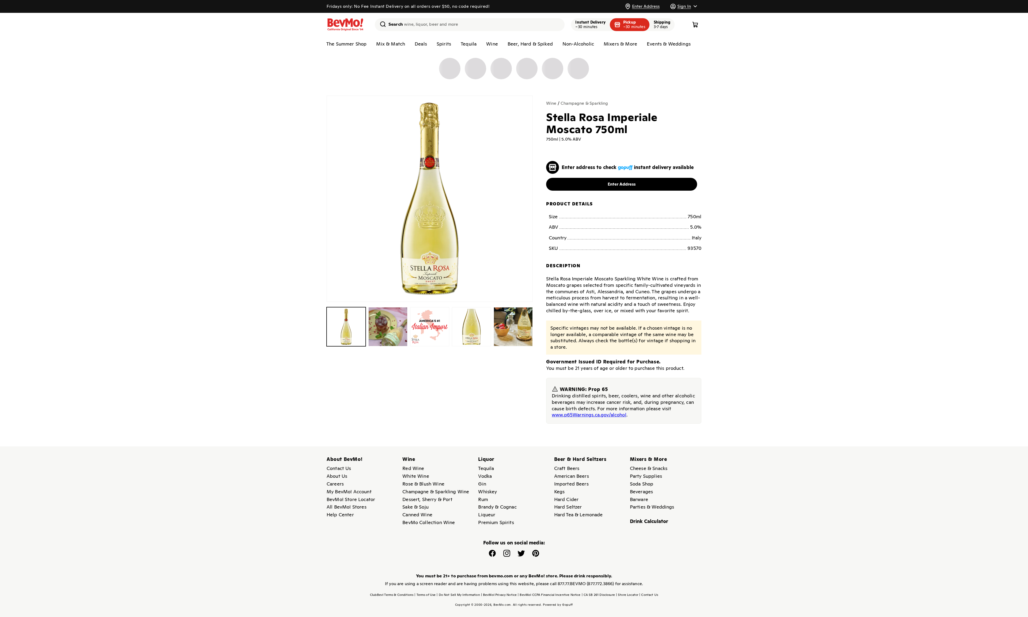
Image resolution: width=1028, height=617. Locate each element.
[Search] (381, 24)
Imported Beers (571, 484)
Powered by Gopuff (558, 605)
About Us (337, 476)
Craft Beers (567, 468)
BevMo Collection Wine (428, 522)
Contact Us (339, 468)
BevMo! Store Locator (351, 499)
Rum (483, 499)
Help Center (340, 514)
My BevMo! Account (349, 491)
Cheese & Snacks (648, 468)
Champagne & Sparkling (584, 103)
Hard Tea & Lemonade (578, 514)
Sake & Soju (415, 507)
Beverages (641, 491)
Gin (482, 484)
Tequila (469, 44)
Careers (335, 484)
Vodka (485, 476)
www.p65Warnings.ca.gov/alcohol (589, 415)
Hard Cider (566, 499)
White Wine (415, 476)
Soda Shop (641, 484)
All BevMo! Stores (346, 507)
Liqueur (486, 514)
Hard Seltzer (568, 507)
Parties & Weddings (652, 507)
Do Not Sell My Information (458, 595)
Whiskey (487, 491)
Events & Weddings (669, 44)
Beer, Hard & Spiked (530, 44)
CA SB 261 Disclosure (598, 595)
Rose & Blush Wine (423, 484)
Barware (639, 499)
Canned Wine (417, 514)
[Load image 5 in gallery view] (513, 326)
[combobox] (469, 24)
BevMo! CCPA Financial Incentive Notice (549, 595)
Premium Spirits (496, 522)
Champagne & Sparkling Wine (435, 491)
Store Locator (627, 595)
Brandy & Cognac (497, 507)
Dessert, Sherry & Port (427, 499)
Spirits (444, 44)
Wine (492, 44)
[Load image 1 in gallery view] (346, 326)
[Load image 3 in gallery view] (429, 326)
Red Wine (413, 468)
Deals (421, 44)
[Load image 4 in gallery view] (471, 326)
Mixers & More (620, 44)
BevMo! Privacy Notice (499, 595)
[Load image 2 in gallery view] (387, 326)
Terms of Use (425, 595)
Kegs (559, 491)
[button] (683, 6)
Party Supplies (646, 476)
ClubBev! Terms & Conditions (391, 595)
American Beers (571, 476)
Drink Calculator (649, 521)
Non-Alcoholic (578, 44)
